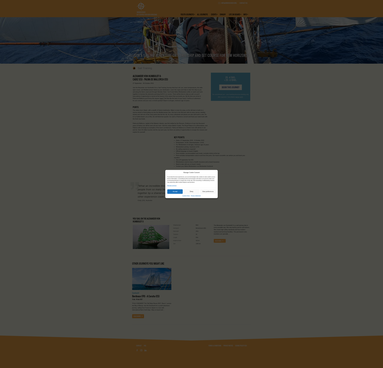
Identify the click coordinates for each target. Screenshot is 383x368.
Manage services (172, 185)
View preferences (208, 191)
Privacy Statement (196, 195)
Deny (191, 191)
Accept (175, 191)
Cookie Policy (186, 195)
